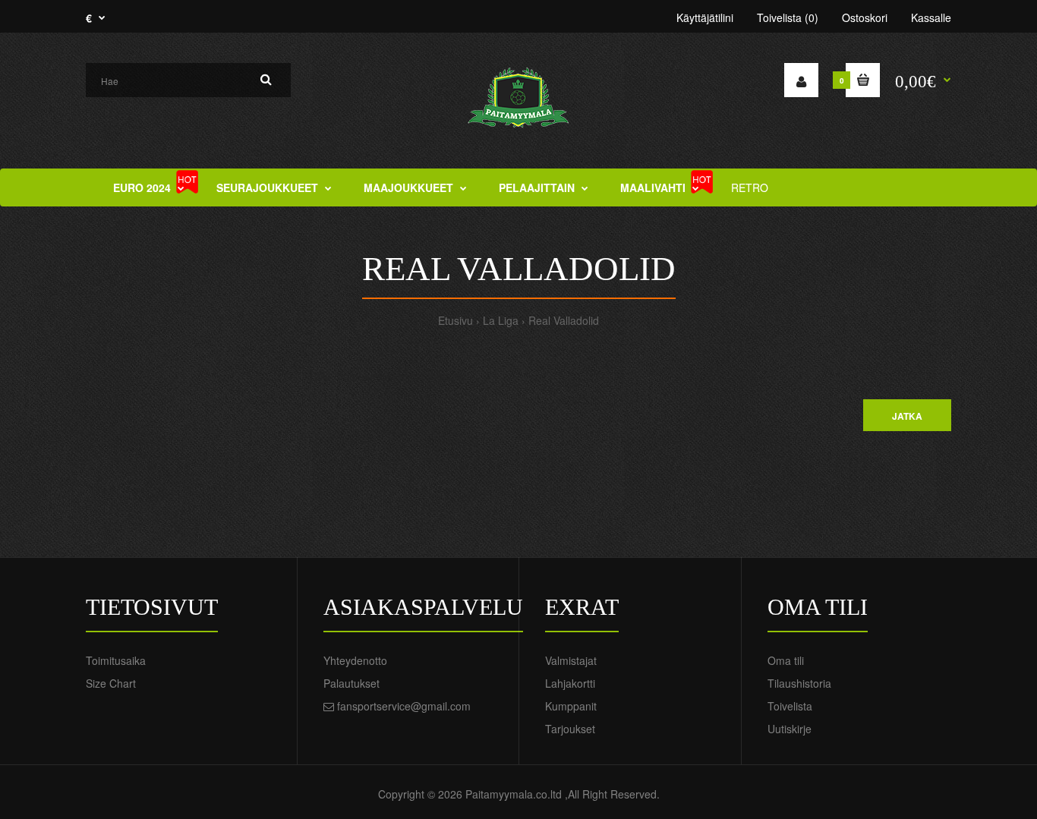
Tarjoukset (570, 728)
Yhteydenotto (355, 660)
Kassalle (931, 17)
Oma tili (786, 660)
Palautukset (351, 683)
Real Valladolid (563, 320)
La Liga (500, 320)
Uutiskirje (790, 728)
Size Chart (111, 683)
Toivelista (790, 705)
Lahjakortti (570, 683)
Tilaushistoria (799, 683)
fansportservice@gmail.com (404, 705)
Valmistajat (571, 660)
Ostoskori (864, 17)
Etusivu (455, 320)
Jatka (907, 416)
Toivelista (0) (787, 17)
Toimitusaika (116, 660)
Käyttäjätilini (704, 17)
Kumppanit (571, 705)
